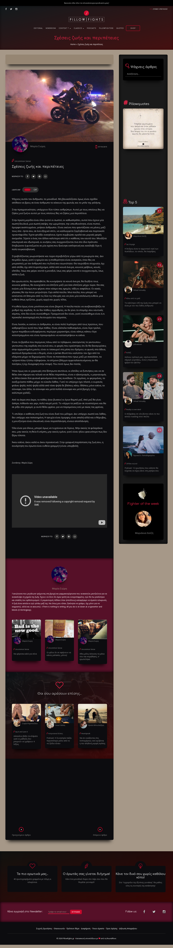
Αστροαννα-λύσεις (55, 733)
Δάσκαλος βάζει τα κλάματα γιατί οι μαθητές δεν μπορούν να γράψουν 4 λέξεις (26, 740)
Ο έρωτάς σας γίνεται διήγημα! (86, 874)
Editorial (38, 28)
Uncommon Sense (23, 161)
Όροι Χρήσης (111, 928)
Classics (78, 28)
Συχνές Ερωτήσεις (44, 928)
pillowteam (137, 344)
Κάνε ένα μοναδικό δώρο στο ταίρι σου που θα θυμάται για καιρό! (86, 881)
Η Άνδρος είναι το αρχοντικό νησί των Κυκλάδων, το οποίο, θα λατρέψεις (141, 250)
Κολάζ (128, 352)
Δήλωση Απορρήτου (128, 928)
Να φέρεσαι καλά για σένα (25, 653)
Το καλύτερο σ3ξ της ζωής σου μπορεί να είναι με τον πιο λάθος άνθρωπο (143, 304)
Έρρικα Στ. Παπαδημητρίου (144, 455)
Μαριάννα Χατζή (139, 236)
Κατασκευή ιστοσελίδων (86, 938)
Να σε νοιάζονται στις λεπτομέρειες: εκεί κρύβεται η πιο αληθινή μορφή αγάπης (92, 741)
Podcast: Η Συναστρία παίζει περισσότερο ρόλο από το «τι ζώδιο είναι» (59, 741)
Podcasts (91, 28)
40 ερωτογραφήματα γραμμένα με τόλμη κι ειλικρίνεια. (32, 881)
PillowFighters (106, 28)
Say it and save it (21, 732)
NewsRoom (51, 28)
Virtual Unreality (139, 290)
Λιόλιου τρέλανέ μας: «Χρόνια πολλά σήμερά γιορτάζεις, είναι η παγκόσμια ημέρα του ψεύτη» (141, 360)
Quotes (120, 28)
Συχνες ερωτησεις (160, 9)
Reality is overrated (133, 409)
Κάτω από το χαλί (133, 298)
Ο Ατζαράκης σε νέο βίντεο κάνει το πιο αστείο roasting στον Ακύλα (142, 415)
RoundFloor (111, 938)
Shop (133, 28)
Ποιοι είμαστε (98, 928)
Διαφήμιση (85, 928)
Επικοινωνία (59, 928)
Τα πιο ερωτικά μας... (32, 874)
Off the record (131, 464)
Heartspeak (85, 733)
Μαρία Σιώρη (37, 146)
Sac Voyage (130, 244)
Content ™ (64, 28)
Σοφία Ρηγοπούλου (30, 723)
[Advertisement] (59, 793)
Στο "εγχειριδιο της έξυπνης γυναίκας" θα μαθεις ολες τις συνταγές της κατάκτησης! (140, 884)
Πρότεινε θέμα (72, 928)
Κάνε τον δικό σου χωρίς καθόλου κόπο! (140, 875)
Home (73, 44)
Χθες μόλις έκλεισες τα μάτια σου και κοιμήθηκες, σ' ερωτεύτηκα (92, 656)
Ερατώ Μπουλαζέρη (96, 725)
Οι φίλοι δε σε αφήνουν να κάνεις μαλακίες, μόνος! (59, 653)
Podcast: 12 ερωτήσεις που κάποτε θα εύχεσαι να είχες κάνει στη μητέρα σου (142, 469)
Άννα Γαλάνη (60, 725)
